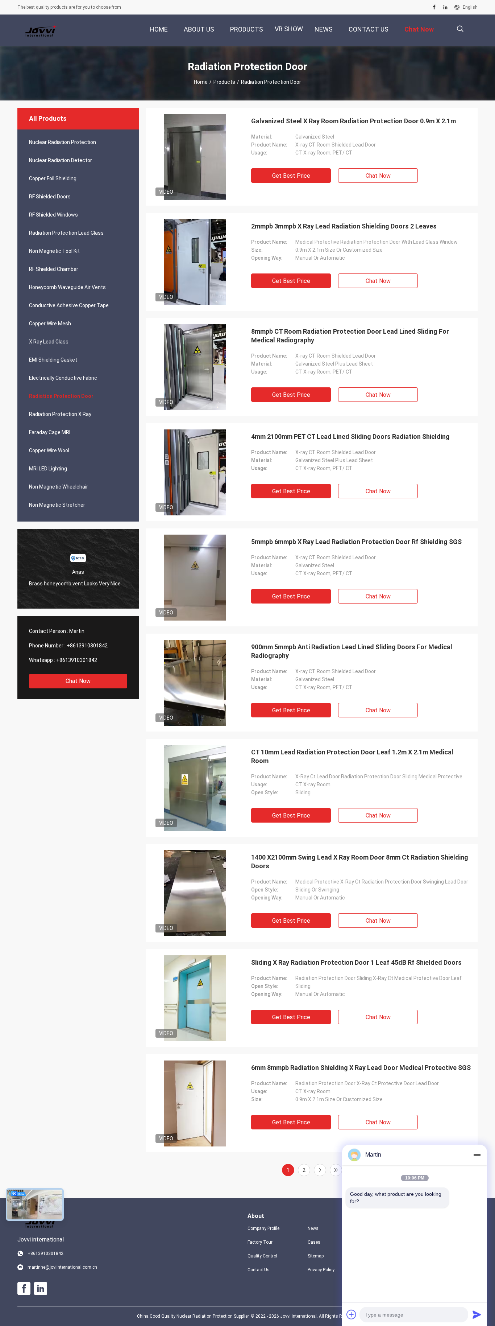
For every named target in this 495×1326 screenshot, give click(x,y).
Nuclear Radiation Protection (62, 142)
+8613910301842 (87, 645)
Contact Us (259, 1269)
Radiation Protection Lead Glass (66, 233)
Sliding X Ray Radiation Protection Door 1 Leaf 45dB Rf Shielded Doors (356, 962)
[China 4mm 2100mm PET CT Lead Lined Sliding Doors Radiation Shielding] (195, 472)
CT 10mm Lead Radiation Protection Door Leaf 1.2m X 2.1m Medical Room (352, 756)
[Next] (320, 1170)
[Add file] (351, 1314)
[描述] (460, 29)
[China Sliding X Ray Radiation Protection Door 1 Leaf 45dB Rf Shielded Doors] (195, 998)
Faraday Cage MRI (49, 432)
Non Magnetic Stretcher (57, 505)
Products (224, 82)
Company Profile (263, 1228)
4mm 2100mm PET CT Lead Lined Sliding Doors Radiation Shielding (350, 436)
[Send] (477, 1314)
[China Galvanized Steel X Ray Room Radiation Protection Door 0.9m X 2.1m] (195, 157)
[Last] (336, 1170)
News (313, 1228)
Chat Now (78, 681)
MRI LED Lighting (48, 468)
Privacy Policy (321, 1269)
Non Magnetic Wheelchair (58, 487)
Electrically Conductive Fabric (63, 378)
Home (201, 82)
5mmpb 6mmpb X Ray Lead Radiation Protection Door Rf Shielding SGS (356, 541)
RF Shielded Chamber (53, 269)
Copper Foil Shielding (52, 178)
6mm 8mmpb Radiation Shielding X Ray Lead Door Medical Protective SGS (361, 1067)
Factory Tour (260, 1242)
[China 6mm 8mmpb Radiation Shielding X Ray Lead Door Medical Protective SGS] (195, 1103)
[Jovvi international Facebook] (434, 7)
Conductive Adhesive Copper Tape (69, 305)
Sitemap (316, 1256)
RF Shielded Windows (53, 215)
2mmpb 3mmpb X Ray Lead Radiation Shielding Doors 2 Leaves (344, 226)
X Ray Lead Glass (48, 342)
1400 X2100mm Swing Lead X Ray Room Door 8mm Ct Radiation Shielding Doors (359, 861)
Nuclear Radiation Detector (60, 160)
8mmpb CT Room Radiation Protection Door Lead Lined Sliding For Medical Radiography (350, 336)
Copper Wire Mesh (50, 323)
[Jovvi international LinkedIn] (445, 7)
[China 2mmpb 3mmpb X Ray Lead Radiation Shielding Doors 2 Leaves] (195, 262)
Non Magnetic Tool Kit (54, 251)
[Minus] (477, 1154)
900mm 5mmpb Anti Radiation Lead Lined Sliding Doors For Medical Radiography (351, 651)
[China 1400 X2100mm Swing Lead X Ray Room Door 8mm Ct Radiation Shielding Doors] (195, 893)
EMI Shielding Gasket (53, 360)
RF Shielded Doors (50, 196)
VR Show (289, 29)
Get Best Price (291, 175)
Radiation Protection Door (61, 396)
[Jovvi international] (41, 30)
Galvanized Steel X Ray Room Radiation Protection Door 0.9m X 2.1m (353, 121)
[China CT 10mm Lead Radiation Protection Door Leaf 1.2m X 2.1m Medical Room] (195, 788)
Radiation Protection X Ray (60, 414)
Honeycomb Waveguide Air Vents (67, 287)
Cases (314, 1242)
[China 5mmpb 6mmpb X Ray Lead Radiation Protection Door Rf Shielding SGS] (195, 577)
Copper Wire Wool (49, 450)
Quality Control (262, 1256)
